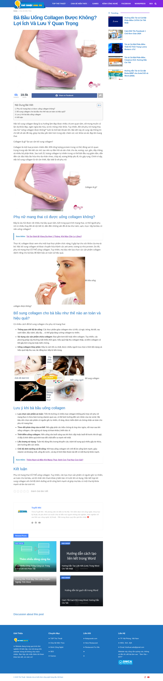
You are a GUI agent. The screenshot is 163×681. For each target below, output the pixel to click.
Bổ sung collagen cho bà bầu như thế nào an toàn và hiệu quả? (41, 112)
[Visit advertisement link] (58, 497)
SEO (151, 4)
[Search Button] (155, 3)
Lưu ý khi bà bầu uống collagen (29, 114)
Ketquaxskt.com (91, 638)
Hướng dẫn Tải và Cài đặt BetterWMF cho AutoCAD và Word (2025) (136, 73)
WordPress (140, 4)
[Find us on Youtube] (148, 677)
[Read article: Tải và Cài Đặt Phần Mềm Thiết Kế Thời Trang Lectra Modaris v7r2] (115, 48)
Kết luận (20, 117)
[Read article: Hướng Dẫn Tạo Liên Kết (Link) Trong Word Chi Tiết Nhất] (81, 556)
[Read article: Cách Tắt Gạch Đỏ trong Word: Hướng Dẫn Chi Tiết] (81, 590)
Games (95, 4)
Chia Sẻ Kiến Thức (79, 4)
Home (15, 11)
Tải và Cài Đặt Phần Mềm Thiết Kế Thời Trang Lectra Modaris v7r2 (135, 46)
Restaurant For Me (92, 647)
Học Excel (19, 543)
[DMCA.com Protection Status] (125, 662)
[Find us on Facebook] (145, 677)
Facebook (126, 4)
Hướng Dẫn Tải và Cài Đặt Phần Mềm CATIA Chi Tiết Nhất (135, 20)
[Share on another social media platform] (100, 95)
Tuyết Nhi (36, 508)
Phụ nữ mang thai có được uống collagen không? (36, 109)
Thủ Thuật (22, 677)
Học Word (66, 543)
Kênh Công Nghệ (110, 4)
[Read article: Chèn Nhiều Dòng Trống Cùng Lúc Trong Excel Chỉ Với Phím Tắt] (34, 556)
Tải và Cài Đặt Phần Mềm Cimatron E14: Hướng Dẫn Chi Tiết (135, 59)
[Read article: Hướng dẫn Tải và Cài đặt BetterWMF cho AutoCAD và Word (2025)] (115, 74)
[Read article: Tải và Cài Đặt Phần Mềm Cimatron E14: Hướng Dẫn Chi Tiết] (115, 61)
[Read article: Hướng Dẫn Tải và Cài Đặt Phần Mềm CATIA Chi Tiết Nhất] (115, 21)
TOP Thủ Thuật (59, 4)
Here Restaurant (91, 643)
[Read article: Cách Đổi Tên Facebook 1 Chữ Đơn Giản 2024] (115, 35)
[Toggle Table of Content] (97, 105)
